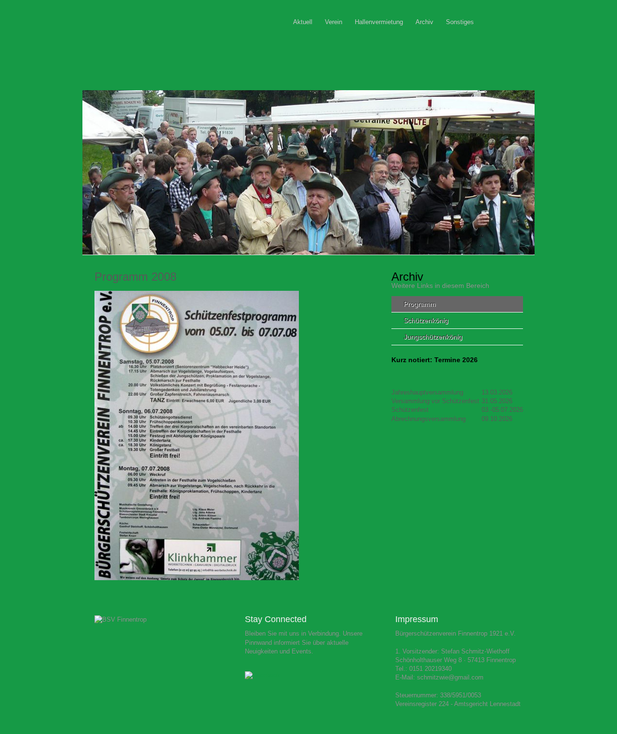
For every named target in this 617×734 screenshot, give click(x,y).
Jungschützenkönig (432, 336)
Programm (419, 304)
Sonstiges (460, 22)
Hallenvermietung (379, 22)
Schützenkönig (425, 320)
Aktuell (302, 22)
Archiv (424, 22)
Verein (333, 22)
